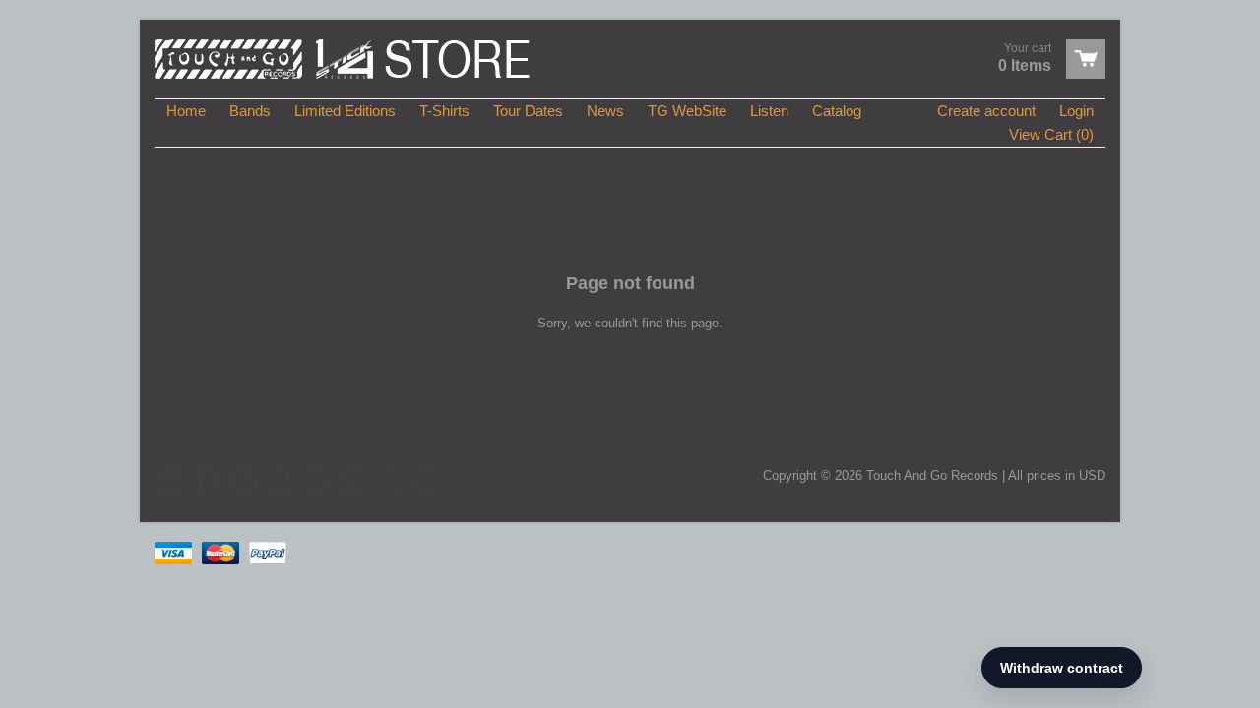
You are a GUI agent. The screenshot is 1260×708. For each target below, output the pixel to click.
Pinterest (389, 482)
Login (1076, 110)
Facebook (206, 482)
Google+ (243, 482)
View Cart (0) (1051, 134)
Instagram (352, 482)
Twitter (170, 482)
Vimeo (316, 482)
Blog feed (425, 482)
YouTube (279, 482)
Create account (986, 110)
